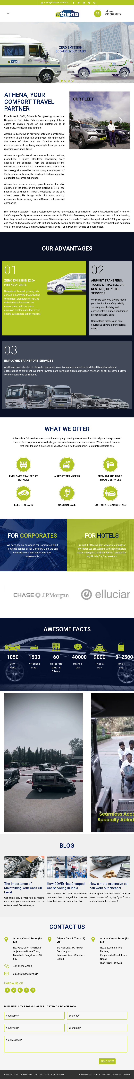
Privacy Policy (85, 1075)
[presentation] (2, 594)
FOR (32, 535)
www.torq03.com (109, 211)
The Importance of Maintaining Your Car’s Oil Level (23, 888)
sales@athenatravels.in (56, 2)
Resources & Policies (121, 1075)
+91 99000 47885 (22, 966)
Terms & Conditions (101, 1075)
